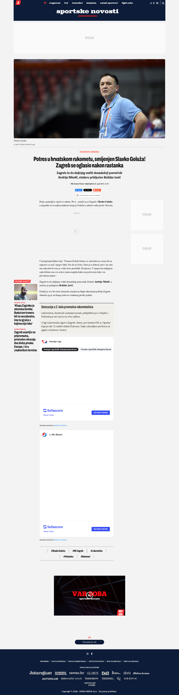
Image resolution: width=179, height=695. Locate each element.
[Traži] (163, 3)
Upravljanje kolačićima (89, 667)
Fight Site (127, 3)
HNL (66, 3)
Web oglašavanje (114, 661)
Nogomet (54, 3)
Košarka (91, 3)
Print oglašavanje (131, 661)
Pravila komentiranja (77, 661)
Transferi (77, 3)
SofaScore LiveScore (60, 425)
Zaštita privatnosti (96, 661)
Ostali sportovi (109, 3)
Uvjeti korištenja (58, 661)
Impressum (44, 661)
